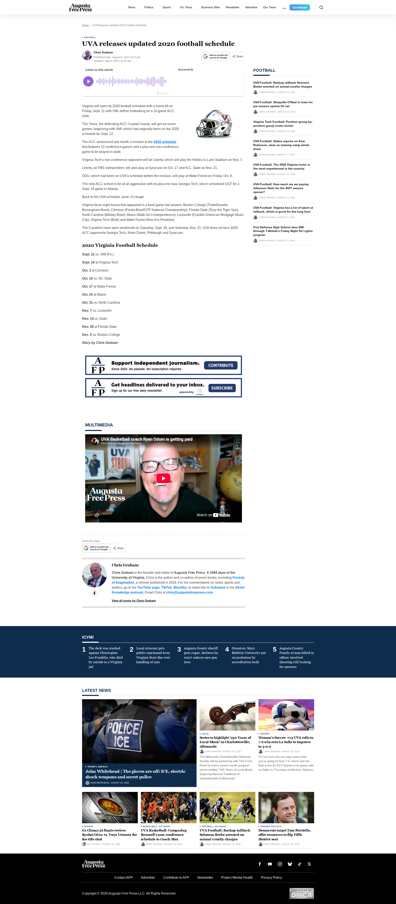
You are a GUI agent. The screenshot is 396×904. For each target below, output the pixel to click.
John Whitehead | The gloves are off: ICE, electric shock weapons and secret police (135, 774)
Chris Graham (125, 565)
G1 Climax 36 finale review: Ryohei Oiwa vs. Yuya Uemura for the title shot (109, 834)
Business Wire (210, 7)
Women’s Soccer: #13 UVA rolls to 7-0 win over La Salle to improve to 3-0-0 (286, 742)
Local (205, 734)
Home (85, 25)
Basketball (150, 826)
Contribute (299, 7)
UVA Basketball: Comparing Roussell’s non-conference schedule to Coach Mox (164, 834)
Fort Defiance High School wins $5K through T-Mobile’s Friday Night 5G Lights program (283, 231)
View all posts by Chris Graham (134, 600)
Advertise (251, 7)
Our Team (269, 7)
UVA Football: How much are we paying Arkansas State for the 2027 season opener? (281, 188)
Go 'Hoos (164, 826)
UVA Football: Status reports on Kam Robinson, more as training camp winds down (281, 145)
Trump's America (97, 767)
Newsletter (232, 7)
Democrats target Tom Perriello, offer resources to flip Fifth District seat (284, 834)
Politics (148, 7)
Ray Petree (93, 844)
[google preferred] (216, 56)
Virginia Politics (271, 826)
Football (90, 37)
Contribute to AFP (176, 877)
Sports (167, 7)
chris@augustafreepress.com (189, 592)
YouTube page (148, 587)
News (131, 7)
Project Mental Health (237, 877)
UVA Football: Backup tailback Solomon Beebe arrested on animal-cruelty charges (225, 834)
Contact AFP (123, 877)
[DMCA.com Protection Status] (301, 893)
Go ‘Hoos (186, 7)
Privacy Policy (271, 877)
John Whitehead (99, 783)
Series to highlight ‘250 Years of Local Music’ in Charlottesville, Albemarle (225, 742)
